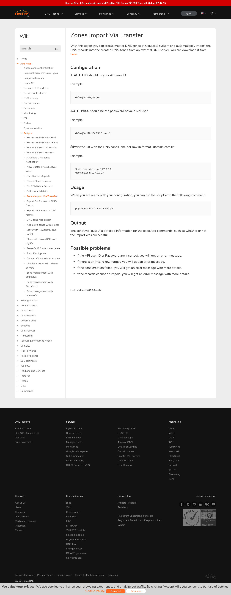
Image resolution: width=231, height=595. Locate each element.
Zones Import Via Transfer (42, 196)
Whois (121, 525)
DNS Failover (27, 330)
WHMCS (25, 366)
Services (79, 14)
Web (171, 433)
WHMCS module (75, 530)
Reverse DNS (73, 433)
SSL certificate (28, 361)
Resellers (123, 507)
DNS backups (125, 437)
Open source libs (33, 128)
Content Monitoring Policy (89, 575)
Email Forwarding (127, 446)
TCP (171, 442)
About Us (20, 503)
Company (131, 14)
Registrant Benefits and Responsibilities (140, 520)
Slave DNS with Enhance (40, 152)
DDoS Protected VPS (78, 465)
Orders (27, 123)
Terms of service (24, 575)
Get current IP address (36, 88)
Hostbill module (75, 535)
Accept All (115, 591)
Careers (19, 530)
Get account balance (35, 93)
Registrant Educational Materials (135, 516)
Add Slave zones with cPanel (43, 225)
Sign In (188, 13)
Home (23, 58)
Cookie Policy (64, 575)
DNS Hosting (52, 14)
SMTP (172, 469)
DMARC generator (76, 553)
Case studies (73, 512)
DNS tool (71, 544)
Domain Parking (75, 460)
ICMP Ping (174, 446)
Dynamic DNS (28, 320)
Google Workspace (77, 451)
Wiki (69, 507)
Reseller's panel (29, 356)
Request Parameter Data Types (41, 73)
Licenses (113, 575)
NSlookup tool (74, 558)
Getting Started (28, 300)
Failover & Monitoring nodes (36, 340)
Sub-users (29, 108)
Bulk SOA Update (36, 253)
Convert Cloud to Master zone (43, 258)
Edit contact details (37, 191)
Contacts (20, 512)
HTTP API (71, 525)
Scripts (28, 133)
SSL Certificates (75, 456)
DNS (171, 428)
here (73, 54)
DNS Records (28, 315)
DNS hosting (31, 98)
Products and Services (32, 371)
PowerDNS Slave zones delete (43, 248)
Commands (26, 391)
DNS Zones (26, 310)
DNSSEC (25, 346)
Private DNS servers (129, 456)
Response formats (34, 78)
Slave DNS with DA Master (42, 147)
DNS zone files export (39, 220)
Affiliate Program (127, 503)
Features (25, 376)
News (18, 507)
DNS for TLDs (125, 460)
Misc (23, 386)
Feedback (20, 525)
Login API (29, 83)
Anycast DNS (125, 442)
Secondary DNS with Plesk (42, 137)
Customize (136, 591)
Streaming (174, 474)
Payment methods (76, 539)
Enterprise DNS (23, 442)
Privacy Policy (45, 575)
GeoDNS (25, 325)
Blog (68, 503)
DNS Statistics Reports (39, 186)
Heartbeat (174, 456)
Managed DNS (74, 442)
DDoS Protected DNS (27, 433)
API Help (25, 63)
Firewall (173, 465)
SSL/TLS (174, 460)
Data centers (22, 516)
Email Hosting (125, 465)
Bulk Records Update (38, 176)
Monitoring (105, 14)
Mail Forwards (28, 351)
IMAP (172, 479)
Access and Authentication (38, 68)
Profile (24, 381)
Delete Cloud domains (39, 181)
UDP (171, 437)
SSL (26, 118)
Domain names (32, 103)
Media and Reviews (25, 521)
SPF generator (74, 548)
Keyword (174, 451)
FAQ (68, 521)
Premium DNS (23, 428)
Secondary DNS (126, 428)
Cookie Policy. (95, 591)
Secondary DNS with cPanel (42, 142)
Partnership (158, 14)
